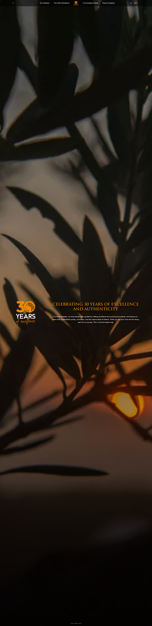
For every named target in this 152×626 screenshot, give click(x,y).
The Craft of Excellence (61, 3)
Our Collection (45, 3)
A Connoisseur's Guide (90, 3)
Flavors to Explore (108, 3)
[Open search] (13, 3)
